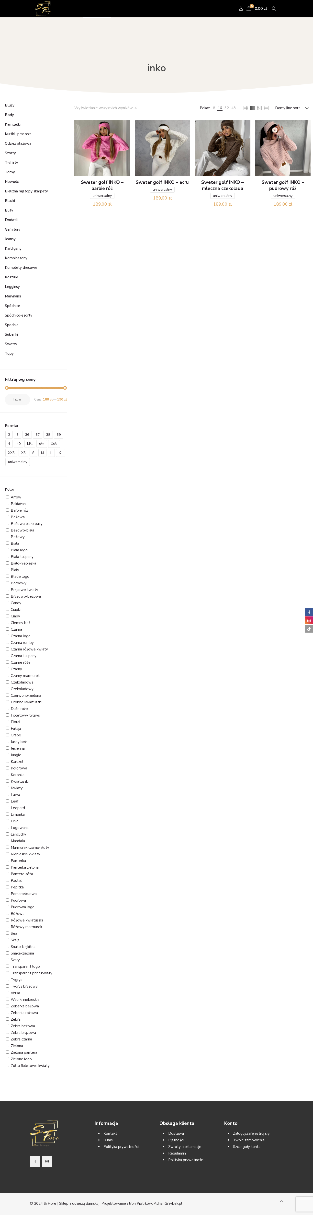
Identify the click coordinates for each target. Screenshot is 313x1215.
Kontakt (110, 1133)
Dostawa (176, 1133)
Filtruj (17, 399)
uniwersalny (102, 195)
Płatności (176, 1140)
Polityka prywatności (121, 1146)
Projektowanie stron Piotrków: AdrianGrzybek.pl (141, 1203)
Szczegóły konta (246, 1146)
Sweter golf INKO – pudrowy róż (283, 185)
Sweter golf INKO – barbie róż (102, 185)
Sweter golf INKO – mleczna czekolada (222, 185)
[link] (214, 108)
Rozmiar (11, 425)
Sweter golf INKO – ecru (162, 182)
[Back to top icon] (281, 1201)
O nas (108, 1140)
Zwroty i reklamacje (184, 1146)
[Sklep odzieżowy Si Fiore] (43, 8)
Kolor (9, 489)
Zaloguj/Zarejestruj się (251, 1133)
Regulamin (177, 1153)
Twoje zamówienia (249, 1140)
